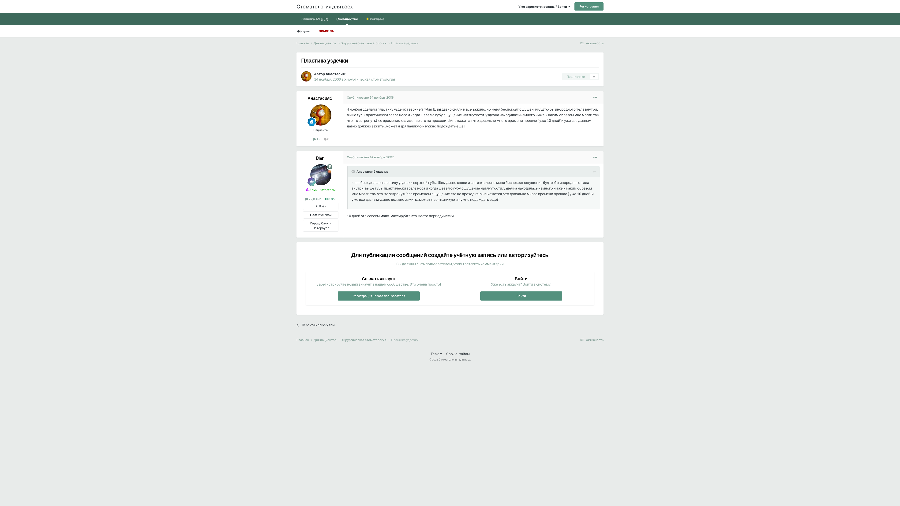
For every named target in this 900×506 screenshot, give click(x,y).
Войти (521, 296)
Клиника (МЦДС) (314, 19)
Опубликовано (370, 97)
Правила (326, 31)
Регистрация (589, 6)
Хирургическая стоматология (369, 79)
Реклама (376, 19)
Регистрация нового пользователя (379, 296)
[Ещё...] (595, 97)
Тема (435, 354)
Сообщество (347, 19)
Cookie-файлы (458, 354)
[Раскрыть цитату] (354, 171)
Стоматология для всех (324, 6)
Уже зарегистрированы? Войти (543, 6)
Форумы (303, 31)
